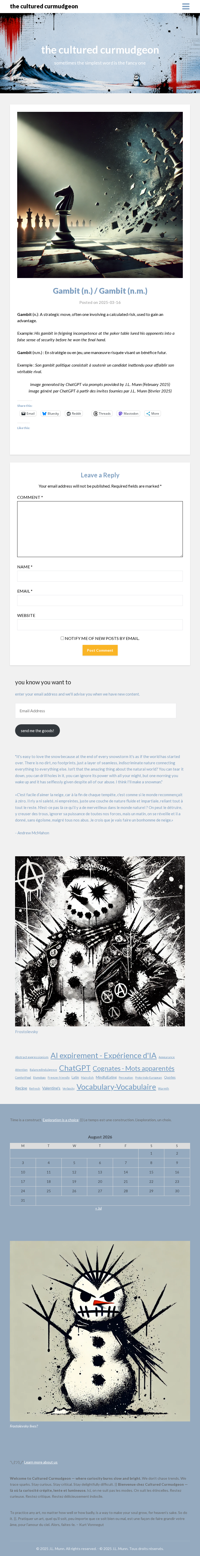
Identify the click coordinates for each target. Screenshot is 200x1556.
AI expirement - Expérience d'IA (104, 1055)
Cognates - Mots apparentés (133, 1068)
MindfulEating (106, 1077)
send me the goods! (37, 730)
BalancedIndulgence (43, 1069)
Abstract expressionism (31, 1057)
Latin (75, 1077)
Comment (30, 497)
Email (25, 590)
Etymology (39, 1077)
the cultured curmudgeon (44, 6)
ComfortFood (23, 1077)
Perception (126, 1077)
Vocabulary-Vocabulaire (116, 1086)
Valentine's (51, 1088)
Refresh (34, 1088)
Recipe (21, 1087)
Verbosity (68, 1088)
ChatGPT (75, 1067)
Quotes (170, 1077)
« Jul (98, 1208)
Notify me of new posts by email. (102, 638)
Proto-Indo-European (148, 1077)
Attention (21, 1069)
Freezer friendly (59, 1077)
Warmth (163, 1088)
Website (26, 615)
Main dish (87, 1077)
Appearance (167, 1057)
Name (25, 566)
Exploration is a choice (61, 1120)
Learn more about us (41, 1462)
